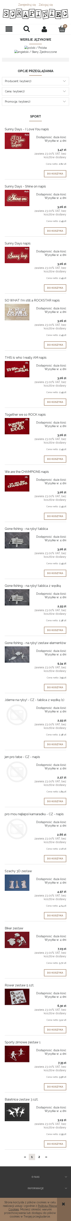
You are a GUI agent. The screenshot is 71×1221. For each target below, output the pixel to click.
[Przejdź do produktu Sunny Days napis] (17, 255)
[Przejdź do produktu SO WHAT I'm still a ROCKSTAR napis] (17, 312)
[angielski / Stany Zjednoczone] (35, 51)
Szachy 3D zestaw (18, 871)
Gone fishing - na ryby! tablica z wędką (33, 586)
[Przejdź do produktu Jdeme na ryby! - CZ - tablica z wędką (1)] (17, 714)
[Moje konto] (44, 29)
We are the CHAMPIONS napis (27, 472)
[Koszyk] (62, 29)
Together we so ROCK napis (25, 414)
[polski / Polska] (35, 47)
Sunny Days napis (18, 243)
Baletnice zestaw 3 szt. (21, 1099)
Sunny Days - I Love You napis (27, 129)
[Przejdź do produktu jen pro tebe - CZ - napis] (17, 771)
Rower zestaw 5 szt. (19, 985)
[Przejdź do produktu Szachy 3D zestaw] (17, 883)
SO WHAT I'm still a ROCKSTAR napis (32, 300)
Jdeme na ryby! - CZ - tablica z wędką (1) (34, 700)
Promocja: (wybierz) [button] (17, 101)
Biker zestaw (14, 928)
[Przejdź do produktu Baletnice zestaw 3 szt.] (17, 1112)
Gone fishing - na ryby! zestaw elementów (35, 643)
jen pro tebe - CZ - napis (22, 757)
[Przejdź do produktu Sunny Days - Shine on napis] (17, 198)
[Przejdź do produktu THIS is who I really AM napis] (17, 369)
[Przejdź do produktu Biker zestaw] (17, 940)
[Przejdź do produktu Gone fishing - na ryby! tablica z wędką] (17, 597)
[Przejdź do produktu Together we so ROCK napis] (17, 426)
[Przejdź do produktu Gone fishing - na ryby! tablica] (17, 540)
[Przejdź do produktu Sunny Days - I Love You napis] (17, 141)
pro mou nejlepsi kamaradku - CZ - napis (34, 814)
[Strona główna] (35, 14)
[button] (9, 29)
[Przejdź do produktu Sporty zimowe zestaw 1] (17, 1054)
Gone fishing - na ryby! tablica (26, 529)
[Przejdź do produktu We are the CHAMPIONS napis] (17, 483)
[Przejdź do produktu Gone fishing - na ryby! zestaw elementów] (17, 654)
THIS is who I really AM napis (26, 357)
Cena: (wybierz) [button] (15, 91)
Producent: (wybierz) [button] (18, 81)
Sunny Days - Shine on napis (25, 186)
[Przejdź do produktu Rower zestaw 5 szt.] (17, 997)
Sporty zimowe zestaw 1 (23, 1042)
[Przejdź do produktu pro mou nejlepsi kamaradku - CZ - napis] (17, 829)
